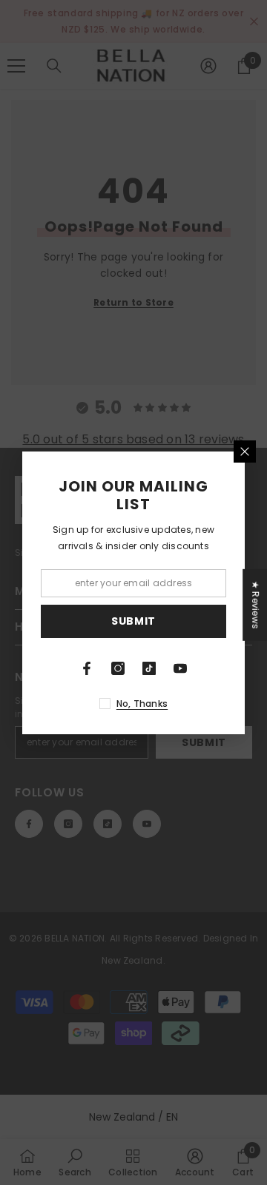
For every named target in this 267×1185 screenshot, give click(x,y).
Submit (133, 621)
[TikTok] (149, 668)
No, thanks (142, 703)
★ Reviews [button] (255, 604)
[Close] (245, 451)
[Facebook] (86, 668)
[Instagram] (118, 668)
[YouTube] (180, 668)
